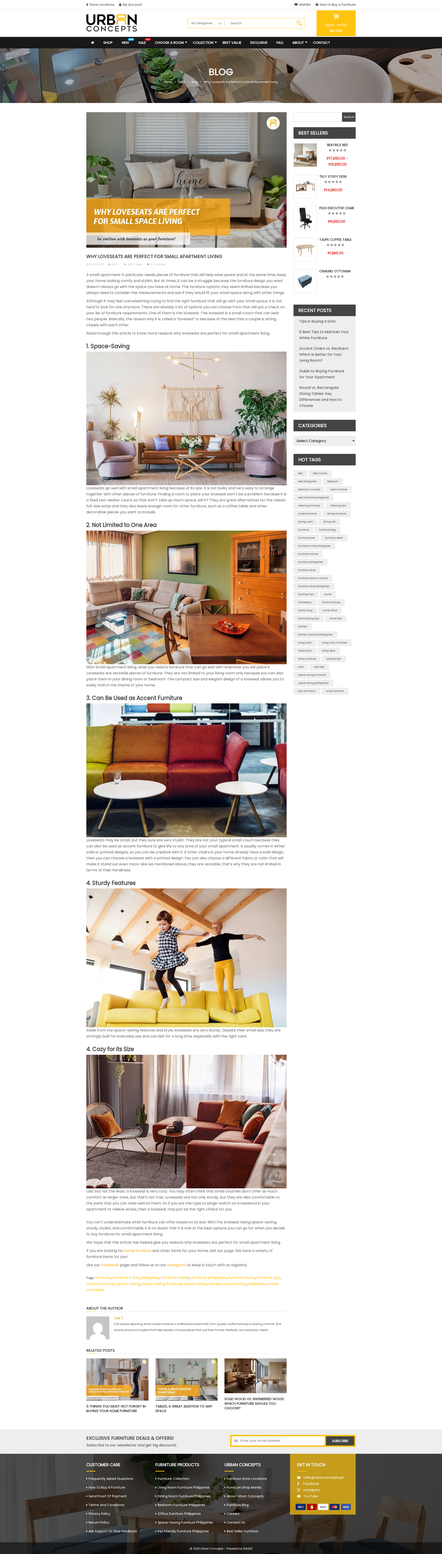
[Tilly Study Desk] (305, 186)
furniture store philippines (314, 586)
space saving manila (202, 1284)
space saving (128, 1284)
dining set (329, 521)
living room (305, 642)
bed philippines (307, 481)
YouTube (310, 1496)
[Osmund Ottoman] (305, 281)
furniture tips (268, 1277)
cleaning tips (338, 505)
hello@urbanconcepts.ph (323, 1477)
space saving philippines (244, 1284)
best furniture (339, 489)
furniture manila (175, 1277)
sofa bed (319, 667)
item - (336, 25)
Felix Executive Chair (336, 208)
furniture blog (327, 530)
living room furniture (334, 642)
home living (305, 610)
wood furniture (335, 691)
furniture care (306, 538)
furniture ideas (334, 538)
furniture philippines (209, 1277)
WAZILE (248, 1549)
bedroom (332, 481)
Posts (182, 82)
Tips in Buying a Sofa (317, 321)
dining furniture (336, 513)
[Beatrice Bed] (305, 155)
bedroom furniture (309, 489)
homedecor (305, 602)
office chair (305, 650)
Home (168, 82)
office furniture (307, 659)
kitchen (302, 626)
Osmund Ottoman (335, 271)
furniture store (242, 1277)
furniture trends (100, 1284)
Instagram (176, 1265)
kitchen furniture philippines (315, 634)
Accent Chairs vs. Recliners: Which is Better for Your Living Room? (324, 354)
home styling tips (308, 618)
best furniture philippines (313, 497)
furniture (103, 1277)
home (327, 594)
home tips (336, 618)
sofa (300, 667)
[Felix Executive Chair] (305, 218)
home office (330, 610)
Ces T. (115, 264)
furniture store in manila (313, 578)
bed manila (320, 473)
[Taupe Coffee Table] (305, 249)
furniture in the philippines (135, 1277)
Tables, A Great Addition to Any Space (183, 1408)
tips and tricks (307, 691)
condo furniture (307, 513)
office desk (328, 650)
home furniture (137, 1250)
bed (300, 473)
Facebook (109, 1265)
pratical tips (333, 659)
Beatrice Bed (337, 145)
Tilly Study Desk (333, 176)
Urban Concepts (212, 1549)
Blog (195, 82)
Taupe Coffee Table (335, 239)
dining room (305, 521)
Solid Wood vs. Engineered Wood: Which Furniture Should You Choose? (254, 1403)
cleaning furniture (309, 505)
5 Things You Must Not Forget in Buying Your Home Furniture (116, 1408)
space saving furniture (162, 1284)
